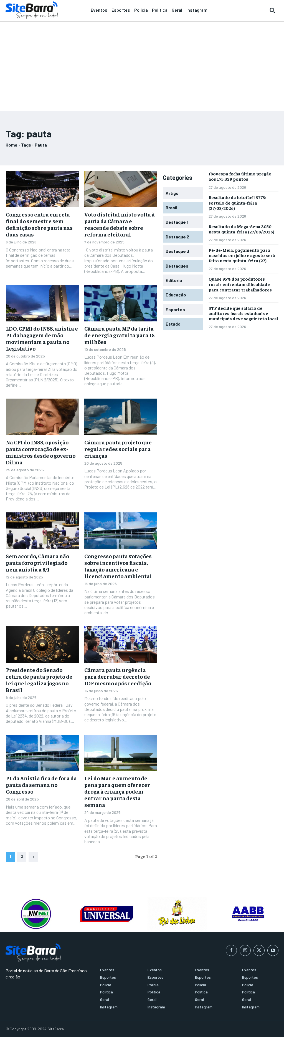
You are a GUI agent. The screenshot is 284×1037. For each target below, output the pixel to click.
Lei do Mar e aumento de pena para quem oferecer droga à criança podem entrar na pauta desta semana (117, 791)
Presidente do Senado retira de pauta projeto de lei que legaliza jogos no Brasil (39, 679)
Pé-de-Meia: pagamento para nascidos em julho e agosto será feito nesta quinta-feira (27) (242, 255)
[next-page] (33, 857)
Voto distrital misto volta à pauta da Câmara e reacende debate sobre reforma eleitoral (119, 224)
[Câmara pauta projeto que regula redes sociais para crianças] (120, 417)
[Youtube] (272, 950)
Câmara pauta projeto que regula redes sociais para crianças (118, 449)
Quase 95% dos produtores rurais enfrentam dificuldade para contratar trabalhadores (240, 284)
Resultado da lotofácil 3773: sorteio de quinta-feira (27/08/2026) (237, 202)
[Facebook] (231, 950)
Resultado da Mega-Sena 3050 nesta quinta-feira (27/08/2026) (241, 228)
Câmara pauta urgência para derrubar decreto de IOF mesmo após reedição (117, 676)
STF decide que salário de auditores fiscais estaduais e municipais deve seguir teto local (243, 313)
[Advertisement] (142, 64)
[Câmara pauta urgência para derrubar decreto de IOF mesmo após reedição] (120, 644)
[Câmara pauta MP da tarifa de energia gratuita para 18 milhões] (120, 303)
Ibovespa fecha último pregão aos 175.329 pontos (240, 176)
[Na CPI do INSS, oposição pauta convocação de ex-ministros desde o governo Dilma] (42, 417)
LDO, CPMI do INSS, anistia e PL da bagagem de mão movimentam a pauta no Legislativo (42, 338)
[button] (272, 10)
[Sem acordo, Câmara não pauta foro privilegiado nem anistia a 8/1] (42, 530)
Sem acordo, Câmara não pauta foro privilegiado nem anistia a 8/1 (37, 562)
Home (11, 144)
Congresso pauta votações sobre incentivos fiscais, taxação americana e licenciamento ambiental (118, 565)
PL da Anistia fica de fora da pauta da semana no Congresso (41, 784)
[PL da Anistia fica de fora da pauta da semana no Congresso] (42, 753)
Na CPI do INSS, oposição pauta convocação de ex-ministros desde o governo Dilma (40, 452)
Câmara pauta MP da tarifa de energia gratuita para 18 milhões (119, 335)
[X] (259, 950)
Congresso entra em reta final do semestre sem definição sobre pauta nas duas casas (39, 224)
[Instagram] (245, 950)
